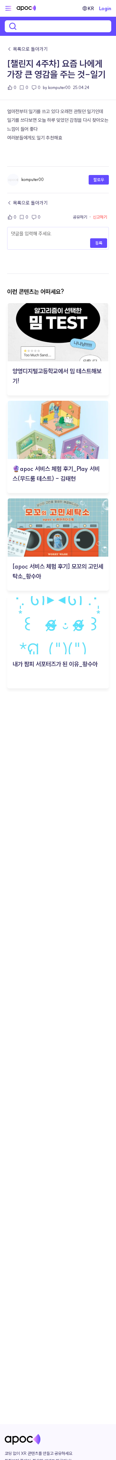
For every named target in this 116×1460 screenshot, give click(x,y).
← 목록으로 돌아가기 (27, 49)
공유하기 (80, 217)
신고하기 (100, 217)
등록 (98, 243)
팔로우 (98, 179)
